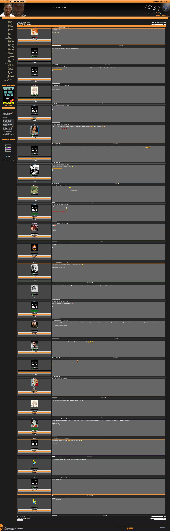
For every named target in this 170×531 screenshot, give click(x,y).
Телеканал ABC (10, 69)
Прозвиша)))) (29, 24)
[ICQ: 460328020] (56, 45)
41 (67, 320)
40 (67, 301)
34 (68, 185)
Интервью (9, 34)
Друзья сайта (10, 24)
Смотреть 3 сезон (11, 66)
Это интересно (10, 40)
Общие (9, 37)
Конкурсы (9, 25)
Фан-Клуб (9, 78)
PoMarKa (25, 23)
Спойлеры (9, 31)
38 (67, 262)
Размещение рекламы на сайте (11, 29)
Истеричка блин (55, 32)
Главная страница (151, 13)
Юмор (25, 24)
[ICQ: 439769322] (59, 83)
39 (67, 284)
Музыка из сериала (11, 75)
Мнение (9, 35)
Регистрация (162, 13)
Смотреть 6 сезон (11, 68)
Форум (6, 80)
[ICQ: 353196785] (56, 515)
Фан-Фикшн (10, 79)
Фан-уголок (7, 77)
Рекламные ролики (11, 70)
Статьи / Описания (8, 38)
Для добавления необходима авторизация (8, 133)
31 (68, 124)
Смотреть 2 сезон (11, 65)
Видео (9, 32)
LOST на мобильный (10, 23)
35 (68, 204)
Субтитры (9, 61)
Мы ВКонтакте (10, 27)
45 (68, 398)
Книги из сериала (11, 76)
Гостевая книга (10, 26)
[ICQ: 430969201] (59, 143)
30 (68, 105)
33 (68, 164)
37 (67, 242)
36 (68, 223)
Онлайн (6, 63)
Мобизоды (9, 71)
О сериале (10, 21)
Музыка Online (157, 13)
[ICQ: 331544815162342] (56, 103)
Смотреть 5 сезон (11, 67)
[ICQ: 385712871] (56, 397)
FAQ (8, 30)
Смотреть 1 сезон (11, 64)
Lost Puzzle (10, 72)
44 (68, 378)
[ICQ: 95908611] (56, 221)
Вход (166, 13)
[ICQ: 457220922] (59, 299)
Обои (9, 73)
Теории (9, 33)
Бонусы (9, 62)
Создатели (10, 39)
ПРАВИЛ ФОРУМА (74, 190)
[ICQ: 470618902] (59, 357)
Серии (9, 36)
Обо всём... (22, 24)
